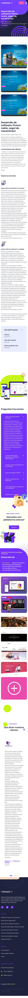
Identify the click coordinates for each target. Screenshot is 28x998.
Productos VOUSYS (6, 939)
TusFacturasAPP (3, 989)
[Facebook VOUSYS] (2, 907)
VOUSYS (13, 984)
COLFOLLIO (7, 336)
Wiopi (7, 989)
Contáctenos (4, 232)
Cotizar (21, 3)
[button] (11, 875)
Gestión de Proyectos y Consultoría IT (10, 917)
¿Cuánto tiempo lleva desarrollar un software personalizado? (12, 457)
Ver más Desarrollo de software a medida (11, 309)
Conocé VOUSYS (5, 950)
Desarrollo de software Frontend (9, 930)
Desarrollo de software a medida (9, 936)
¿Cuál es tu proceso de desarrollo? (12, 479)
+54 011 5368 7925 (8, 971)
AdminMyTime (8, 991)
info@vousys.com (7, 975)
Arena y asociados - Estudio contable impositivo (15, 989)
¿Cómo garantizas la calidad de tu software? (13, 487)
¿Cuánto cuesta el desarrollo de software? (13, 465)
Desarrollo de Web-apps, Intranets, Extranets (12, 927)
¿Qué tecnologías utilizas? (13, 472)
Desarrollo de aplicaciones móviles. (10, 933)
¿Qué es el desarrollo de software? (12, 417)
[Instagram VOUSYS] (12, 907)
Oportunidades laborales (7, 953)
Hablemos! (14, 527)
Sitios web (6, 342)
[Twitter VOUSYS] (7, 907)
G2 (1, 979)
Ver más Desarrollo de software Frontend (11, 238)
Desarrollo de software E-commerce (10, 923)
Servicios (3, 913)
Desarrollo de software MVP (8, 920)
